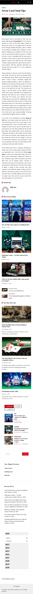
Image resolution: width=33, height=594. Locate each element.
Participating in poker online (10, 391)
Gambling (16, 426)
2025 (7, 544)
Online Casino (17, 436)
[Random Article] (28, 2)
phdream (7, 475)
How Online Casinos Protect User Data (15, 514)
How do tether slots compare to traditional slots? (15, 225)
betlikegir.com (8, 471)
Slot (15, 413)
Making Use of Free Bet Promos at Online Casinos (20, 440)
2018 (7, 567)
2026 (7, 533)
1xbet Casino (8, 468)
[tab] (9, 406)
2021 (7, 558)
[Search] (30, 2)
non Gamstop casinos (8, 579)
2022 (7, 554)
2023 (7, 551)
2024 (7, 548)
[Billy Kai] (5, 190)
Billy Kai (6, 14)
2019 (7, 564)
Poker (4, 7)
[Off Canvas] (3, 2)
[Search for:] (12, 454)
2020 (7, 561)
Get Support (16, 586)
